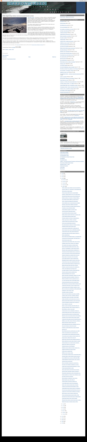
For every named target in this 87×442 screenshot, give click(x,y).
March (63, 410)
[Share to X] (18, 47)
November (64, 181)
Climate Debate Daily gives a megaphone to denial (68, 85)
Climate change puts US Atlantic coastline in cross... (71, 287)
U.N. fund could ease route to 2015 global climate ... (71, 280)
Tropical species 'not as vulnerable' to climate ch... (70, 310)
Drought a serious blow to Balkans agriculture (70, 204)
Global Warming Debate (64, 152)
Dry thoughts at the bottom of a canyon (67, 29)
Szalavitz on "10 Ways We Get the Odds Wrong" (68, 81)
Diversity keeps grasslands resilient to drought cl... (70, 371)
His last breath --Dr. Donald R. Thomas (66, 70)
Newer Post (5, 56)
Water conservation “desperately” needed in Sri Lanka (71, 275)
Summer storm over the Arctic (67, 361)
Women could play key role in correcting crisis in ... (71, 278)
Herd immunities (63, 23)
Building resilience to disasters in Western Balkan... (71, 197)
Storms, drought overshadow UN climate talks (70, 201)
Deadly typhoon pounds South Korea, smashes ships (71, 214)
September (64, 184)
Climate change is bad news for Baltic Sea (69, 381)
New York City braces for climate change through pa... (71, 206)
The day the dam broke (64, 44)
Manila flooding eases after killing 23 (68, 379)
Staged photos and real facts (65, 34)
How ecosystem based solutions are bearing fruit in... (71, 263)
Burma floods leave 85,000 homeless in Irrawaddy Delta (71, 236)
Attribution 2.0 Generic (40, 44)
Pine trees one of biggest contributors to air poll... (70, 364)
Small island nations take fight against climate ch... (71, 233)
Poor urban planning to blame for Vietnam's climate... (71, 224)
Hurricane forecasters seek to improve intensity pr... (71, 307)
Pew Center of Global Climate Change (66, 162)
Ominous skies (62, 63)
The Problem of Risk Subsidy (65, 90)
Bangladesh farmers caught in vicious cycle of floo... (71, 260)
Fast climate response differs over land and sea (70, 199)
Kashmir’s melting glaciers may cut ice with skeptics (71, 194)
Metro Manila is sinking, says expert (68, 309)
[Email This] (15, 47)
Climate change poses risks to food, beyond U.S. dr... (71, 312)
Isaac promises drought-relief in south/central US (70, 228)
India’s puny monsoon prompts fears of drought (70, 384)
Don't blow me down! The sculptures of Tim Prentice (69, 68)
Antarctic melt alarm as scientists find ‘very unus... (71, 255)
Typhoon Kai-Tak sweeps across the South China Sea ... (71, 319)
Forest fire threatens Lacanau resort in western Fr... (71, 302)
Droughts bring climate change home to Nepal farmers (71, 396)
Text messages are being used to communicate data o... (71, 354)
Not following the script (64, 25)
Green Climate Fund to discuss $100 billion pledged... (71, 229)
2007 (62, 423)
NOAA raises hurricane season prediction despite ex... (71, 339)
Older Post (54, 56)
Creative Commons (34, 44)
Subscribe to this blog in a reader (66, 148)
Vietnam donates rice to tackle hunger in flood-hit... (71, 342)
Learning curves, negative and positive (66, 41)
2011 (62, 416)
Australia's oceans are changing (67, 292)
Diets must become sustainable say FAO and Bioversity (71, 288)
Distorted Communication (64, 92)
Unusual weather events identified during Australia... (71, 334)
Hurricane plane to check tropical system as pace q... (71, 356)
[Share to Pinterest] (20, 47)
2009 (62, 419)
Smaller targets (62, 39)
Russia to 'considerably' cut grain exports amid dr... (71, 248)
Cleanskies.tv (77, 115)
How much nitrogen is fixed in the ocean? (69, 325)
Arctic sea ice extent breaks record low (68, 223)
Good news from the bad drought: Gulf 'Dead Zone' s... (71, 238)
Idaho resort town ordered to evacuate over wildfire (70, 293)
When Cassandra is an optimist (65, 36)
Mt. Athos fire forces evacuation (67, 376)
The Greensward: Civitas (64, 155)
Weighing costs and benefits (65, 51)
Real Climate (62, 168)
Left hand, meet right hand (64, 30)
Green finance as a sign (64, 80)
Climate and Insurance (64, 165)
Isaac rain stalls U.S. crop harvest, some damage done (71, 189)
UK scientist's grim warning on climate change (70, 245)
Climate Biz (70, 119)
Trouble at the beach (63, 32)
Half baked (62, 21)
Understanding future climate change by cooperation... (71, 388)
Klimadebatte (62, 158)
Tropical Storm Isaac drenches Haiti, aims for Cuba (71, 241)
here (64, 108)
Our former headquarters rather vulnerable (67, 67)
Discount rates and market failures (66, 53)
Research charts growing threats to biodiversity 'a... (71, 250)
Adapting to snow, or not (64, 72)
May (63, 407)
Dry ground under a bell (64, 56)
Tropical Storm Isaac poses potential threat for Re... (71, 261)
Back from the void (63, 58)
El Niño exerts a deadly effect (67, 351)
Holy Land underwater (64, 27)
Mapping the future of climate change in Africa (70, 401)
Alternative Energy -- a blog (65, 164)
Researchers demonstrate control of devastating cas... (71, 373)
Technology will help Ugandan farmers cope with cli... (71, 251)
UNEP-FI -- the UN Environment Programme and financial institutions (72, 161)
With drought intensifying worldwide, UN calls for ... (71, 277)
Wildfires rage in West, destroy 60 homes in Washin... (71, 320)
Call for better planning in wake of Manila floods (70, 258)
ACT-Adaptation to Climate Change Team (67, 156)
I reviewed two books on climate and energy (71, 121)
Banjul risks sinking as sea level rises (68, 344)
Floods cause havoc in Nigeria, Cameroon (69, 219)
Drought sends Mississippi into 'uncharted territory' (70, 314)
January (63, 414)
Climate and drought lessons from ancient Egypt (70, 282)
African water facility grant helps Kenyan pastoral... (71, 369)
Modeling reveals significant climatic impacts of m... (71, 347)
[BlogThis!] (17, 47)
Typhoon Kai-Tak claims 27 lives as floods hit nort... (71, 285)
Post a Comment (5, 55)
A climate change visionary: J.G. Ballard (67, 83)
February (64, 412)
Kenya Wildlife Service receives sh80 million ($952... (71, 357)
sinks (13, 49)
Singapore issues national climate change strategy (70, 317)
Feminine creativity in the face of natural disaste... (70, 218)
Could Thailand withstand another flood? (69, 216)
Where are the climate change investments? (67, 48)
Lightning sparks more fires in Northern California (70, 295)
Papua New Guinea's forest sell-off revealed (69, 398)
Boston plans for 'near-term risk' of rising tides (70, 256)
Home (29, 56)
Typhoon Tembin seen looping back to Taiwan (70, 221)
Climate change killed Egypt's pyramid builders (70, 192)
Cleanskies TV (72, 101)
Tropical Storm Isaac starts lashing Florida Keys (70, 231)
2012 (62, 178)
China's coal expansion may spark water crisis (70, 332)
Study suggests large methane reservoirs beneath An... (71, 187)
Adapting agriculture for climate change (68, 349)
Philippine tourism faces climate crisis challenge (70, 243)
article (82, 127)
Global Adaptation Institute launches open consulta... (71, 359)
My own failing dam (63, 60)
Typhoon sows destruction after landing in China (70, 386)
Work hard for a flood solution (67, 191)
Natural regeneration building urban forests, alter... (70, 246)
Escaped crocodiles (63, 37)
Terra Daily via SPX (31, 17)
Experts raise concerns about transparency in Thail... (71, 366)
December (64, 179)
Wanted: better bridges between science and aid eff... (71, 300)
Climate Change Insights (64, 153)
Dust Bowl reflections (63, 49)
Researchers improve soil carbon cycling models (70, 297)
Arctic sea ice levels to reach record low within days (71, 253)
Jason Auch (18, 44)
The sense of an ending (64, 46)
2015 (62, 173)
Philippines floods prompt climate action (69, 226)
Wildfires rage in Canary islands (67, 352)
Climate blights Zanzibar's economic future (69, 209)
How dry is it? (64, 329)
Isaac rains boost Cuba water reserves (68, 211)
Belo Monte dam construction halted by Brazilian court (71, 283)
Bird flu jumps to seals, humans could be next (70, 393)
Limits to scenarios (63, 76)
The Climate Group (63, 159)
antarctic (6, 49)
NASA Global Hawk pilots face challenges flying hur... (71, 324)
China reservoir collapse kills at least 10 (69, 337)
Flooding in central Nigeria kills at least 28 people (70, 327)
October (63, 183)
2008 (62, 421)
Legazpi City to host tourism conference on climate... (71, 391)
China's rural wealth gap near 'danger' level (69, 268)
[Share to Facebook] (19, 47)
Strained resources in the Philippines (68, 346)
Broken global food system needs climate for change (71, 341)
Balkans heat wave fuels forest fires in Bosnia (70, 265)
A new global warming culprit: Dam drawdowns (70, 383)
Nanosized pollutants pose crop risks (68, 273)
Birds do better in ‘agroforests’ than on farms (69, 378)
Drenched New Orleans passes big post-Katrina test (71, 196)
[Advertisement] (65, 429)
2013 (62, 176)
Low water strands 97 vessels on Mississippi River (70, 270)
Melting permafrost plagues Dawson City (69, 322)
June (63, 405)
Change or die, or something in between (67, 88)
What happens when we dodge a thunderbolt (67, 61)
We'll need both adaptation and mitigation (67, 78)
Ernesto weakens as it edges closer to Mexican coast (71, 374)
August (63, 186)
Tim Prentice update (63, 65)
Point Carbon (62, 167)
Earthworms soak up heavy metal (68, 290)
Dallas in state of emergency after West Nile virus (70, 305)
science (10, 49)
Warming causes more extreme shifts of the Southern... (71, 315)
